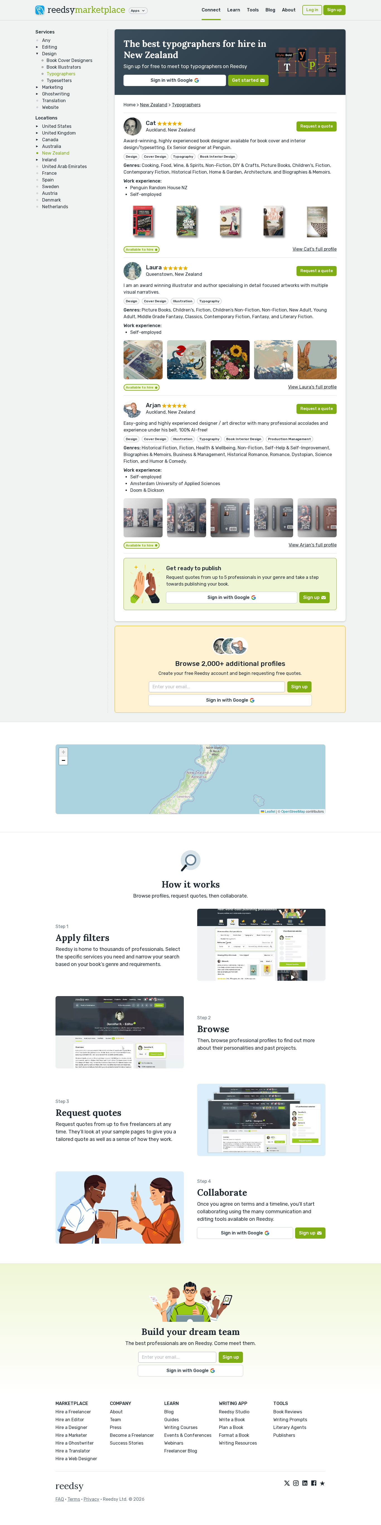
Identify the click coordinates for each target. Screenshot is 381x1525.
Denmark (51, 200)
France (49, 173)
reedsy (86, 10)
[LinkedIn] (305, 1483)
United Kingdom (59, 133)
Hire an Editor (70, 1419)
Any (46, 40)
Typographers (61, 73)
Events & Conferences (187, 1435)
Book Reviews (287, 1411)
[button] (63, 752)
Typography (183, 157)
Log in (312, 10)
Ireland (49, 159)
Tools (253, 10)
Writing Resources (238, 1443)
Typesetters (59, 80)
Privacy (91, 1499)
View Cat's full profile (315, 249)
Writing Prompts (290, 1419)
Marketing (52, 87)
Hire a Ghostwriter (75, 1443)
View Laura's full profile (312, 387)
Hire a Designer (71, 1427)
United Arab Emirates (64, 166)
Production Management (289, 439)
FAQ (60, 1499)
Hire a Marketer (71, 1435)
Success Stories (126, 1443)
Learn (233, 10)
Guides (171, 1419)
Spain (48, 180)
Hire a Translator (73, 1451)
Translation (54, 100)
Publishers (284, 1435)
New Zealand (55, 153)
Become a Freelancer (132, 1435)
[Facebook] (313, 1483)
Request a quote (316, 126)
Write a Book (232, 1419)
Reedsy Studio (234, 1411)
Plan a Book (231, 1427)
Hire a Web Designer (76, 1458)
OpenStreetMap (293, 811)
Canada (50, 139)
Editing (49, 47)
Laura (154, 267)
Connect (211, 10)
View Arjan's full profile (313, 545)
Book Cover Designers (69, 60)
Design (49, 53)
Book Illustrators (64, 67)
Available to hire (139, 249)
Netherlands (55, 206)
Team (115, 1419)
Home (130, 104)
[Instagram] (296, 1483)
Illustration (182, 301)
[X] (287, 1483)
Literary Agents (289, 1427)
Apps (135, 11)
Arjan (153, 405)
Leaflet (269, 811)
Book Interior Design (217, 157)
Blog (270, 10)
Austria (49, 193)
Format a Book (234, 1435)
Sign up (334, 10)
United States (56, 126)
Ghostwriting (56, 94)
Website (50, 107)
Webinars (173, 1443)
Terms (73, 1499)
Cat (151, 123)
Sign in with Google (172, 80)
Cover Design (155, 157)
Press (115, 1427)
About (289, 10)
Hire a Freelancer (73, 1411)
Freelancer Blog (180, 1451)
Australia (51, 146)
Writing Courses (180, 1427)
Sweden (50, 186)
